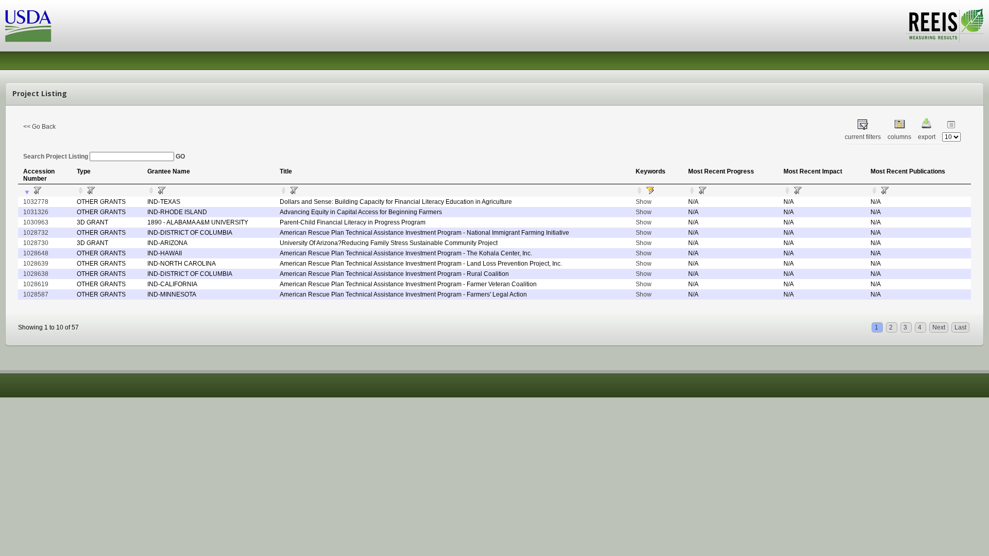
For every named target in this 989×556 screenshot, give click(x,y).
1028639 (35, 263)
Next (938, 327)
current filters (863, 137)
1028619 (35, 284)
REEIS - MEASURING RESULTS (945, 25)
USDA (28, 26)
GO (180, 156)
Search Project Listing (56, 156)
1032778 (35, 201)
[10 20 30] (951, 137)
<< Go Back (39, 126)
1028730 (35, 243)
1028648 (35, 253)
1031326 (35, 212)
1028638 (35, 273)
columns (899, 137)
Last (960, 327)
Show (644, 201)
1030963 (35, 222)
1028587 (35, 294)
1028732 (35, 232)
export (926, 137)
